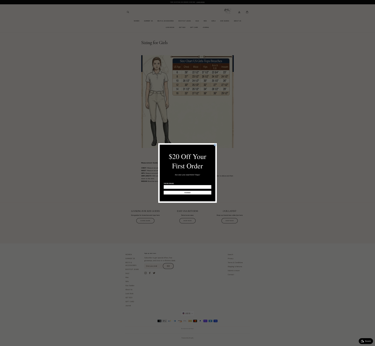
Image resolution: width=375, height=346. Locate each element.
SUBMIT (187, 192)
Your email (169, 183)
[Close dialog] (215, 145)
